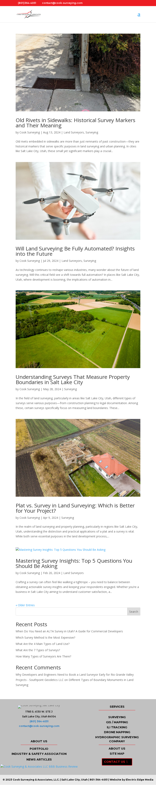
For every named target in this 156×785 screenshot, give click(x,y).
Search (133, 612)
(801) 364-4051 (39, 721)
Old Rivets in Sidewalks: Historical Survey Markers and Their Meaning (75, 122)
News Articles (39, 759)
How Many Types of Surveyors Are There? (43, 656)
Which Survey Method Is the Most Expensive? (45, 637)
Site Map (117, 753)
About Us (117, 748)
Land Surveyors (74, 132)
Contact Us (114, 762)
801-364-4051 (99, 779)
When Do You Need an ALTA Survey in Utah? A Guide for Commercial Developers (69, 631)
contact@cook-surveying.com (39, 725)
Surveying (92, 132)
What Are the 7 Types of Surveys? (38, 650)
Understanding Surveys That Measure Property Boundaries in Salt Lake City (73, 379)
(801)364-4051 (27, 2)
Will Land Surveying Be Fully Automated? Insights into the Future (75, 251)
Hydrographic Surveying (117, 737)
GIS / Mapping (117, 722)
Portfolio (39, 749)
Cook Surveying (30, 132)
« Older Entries (25, 605)
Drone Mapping (117, 732)
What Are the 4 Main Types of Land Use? (42, 644)
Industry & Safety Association (39, 754)
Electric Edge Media (139, 779)
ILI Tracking (117, 727)
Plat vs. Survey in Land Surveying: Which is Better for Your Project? (75, 508)
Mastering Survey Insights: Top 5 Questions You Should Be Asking (74, 563)
